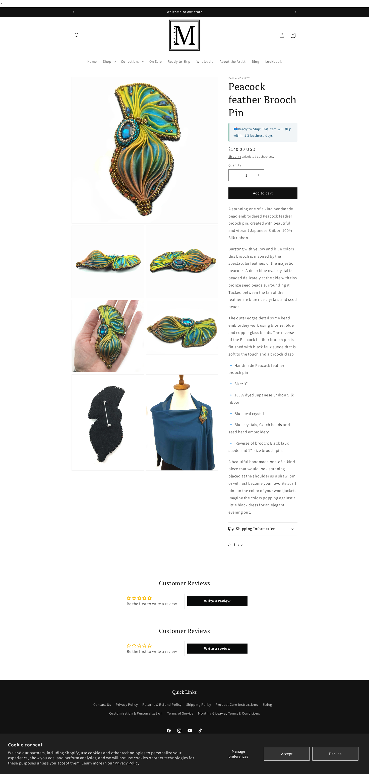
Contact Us (102, 704)
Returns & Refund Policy (161, 704)
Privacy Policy (127, 763)
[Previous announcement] (73, 12)
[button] (77, 35)
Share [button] (238, 544)
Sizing (267, 704)
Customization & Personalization (136, 713)
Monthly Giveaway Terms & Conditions (229, 713)
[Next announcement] (295, 12)
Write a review (217, 601)
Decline (335, 753)
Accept (286, 753)
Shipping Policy (198, 704)
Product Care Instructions (237, 704)
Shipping (234, 156)
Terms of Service (180, 713)
